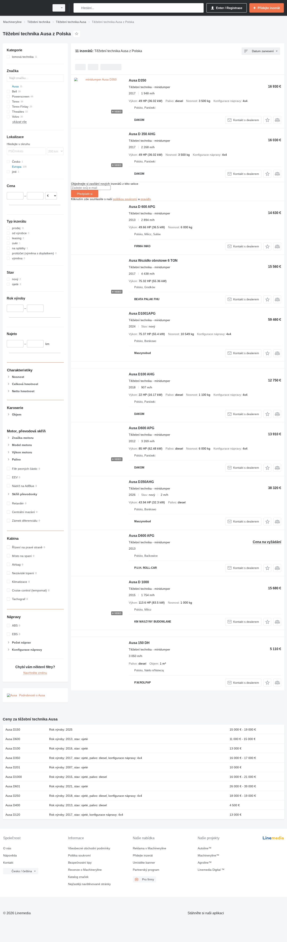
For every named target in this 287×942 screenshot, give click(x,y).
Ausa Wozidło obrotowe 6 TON (153, 260)
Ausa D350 (137, 80)
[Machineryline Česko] (25, 8)
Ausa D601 (12, 786)
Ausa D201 (12, 767)
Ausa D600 (12, 739)
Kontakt (8, 862)
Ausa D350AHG (141, 482)
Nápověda (10, 855)
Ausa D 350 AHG (142, 134)
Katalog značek (78, 877)
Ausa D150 (12, 729)
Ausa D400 (12, 805)
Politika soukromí (79, 855)
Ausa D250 (12, 795)
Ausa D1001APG (142, 313)
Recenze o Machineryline (85, 869)
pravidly (146, 199)
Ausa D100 (12, 748)
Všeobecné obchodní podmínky (89, 848)
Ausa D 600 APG (142, 206)
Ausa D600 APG (141, 428)
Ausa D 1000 (139, 582)
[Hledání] (77, 8)
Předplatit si (84, 193)
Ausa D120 (12, 814)
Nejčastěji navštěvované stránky (89, 884)
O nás (7, 848)
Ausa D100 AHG (141, 374)
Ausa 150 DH (139, 643)
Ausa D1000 (13, 776)
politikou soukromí (125, 199)
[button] (267, 120)
